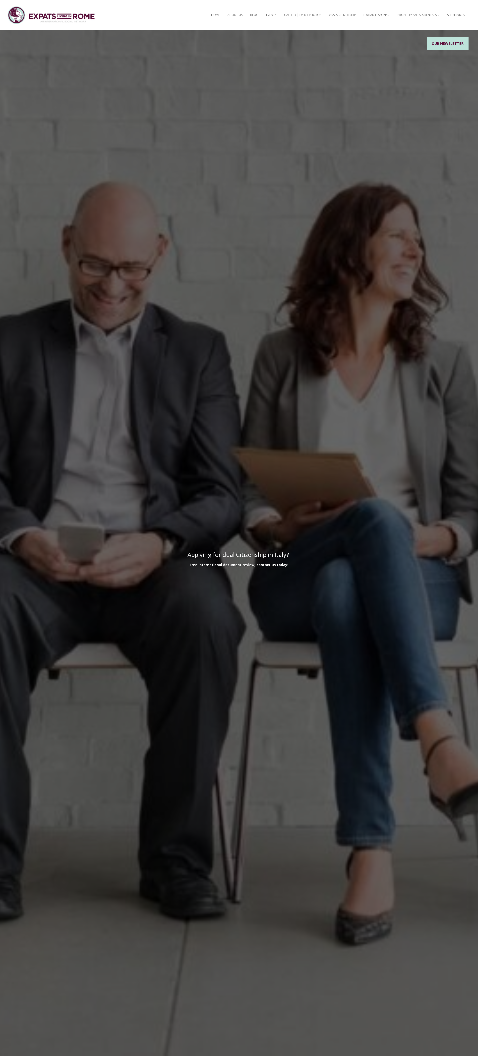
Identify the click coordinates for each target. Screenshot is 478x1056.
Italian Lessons (375, 15)
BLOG (254, 15)
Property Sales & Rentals (417, 15)
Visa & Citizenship (342, 15)
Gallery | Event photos (302, 15)
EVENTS (271, 15)
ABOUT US (235, 15)
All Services (456, 15)
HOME (215, 15)
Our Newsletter (448, 43)
